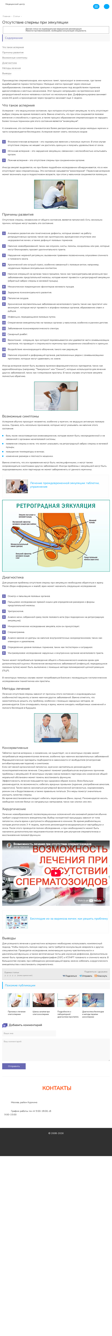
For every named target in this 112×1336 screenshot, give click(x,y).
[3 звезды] (10, 975)
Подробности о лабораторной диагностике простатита (67, 1014)
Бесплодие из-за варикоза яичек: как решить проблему (69, 919)
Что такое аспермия (13, 47)
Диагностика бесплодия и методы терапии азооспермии (93, 1014)
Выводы (6, 73)
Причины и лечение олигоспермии (17, 1013)
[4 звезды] (13, 975)
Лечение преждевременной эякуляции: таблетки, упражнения (64, 485)
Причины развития (12, 52)
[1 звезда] (5, 975)
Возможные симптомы (14, 57)
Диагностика (9, 63)
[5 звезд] (15, 975)
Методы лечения (11, 68)
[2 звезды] (8, 975)
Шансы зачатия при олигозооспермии (41, 1013)
